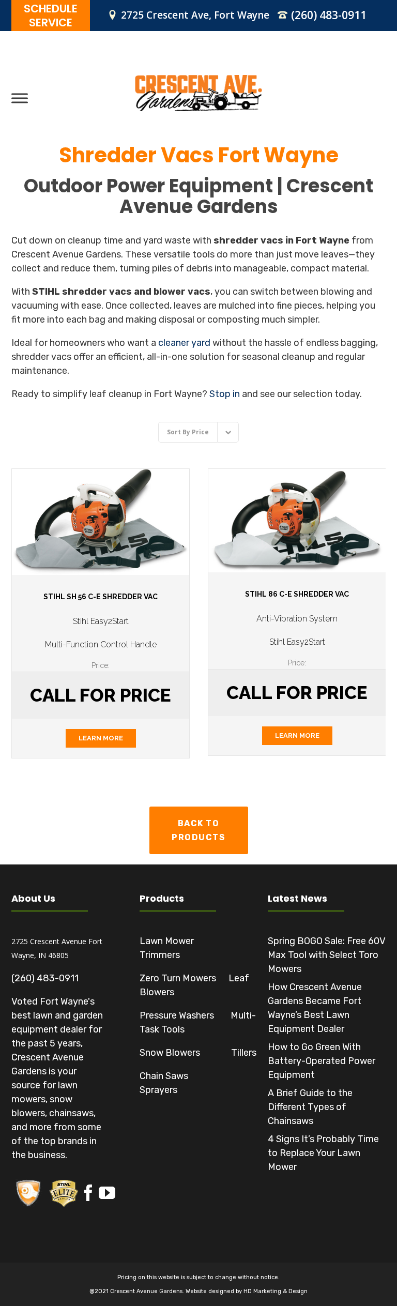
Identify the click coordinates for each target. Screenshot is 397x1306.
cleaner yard (184, 342)
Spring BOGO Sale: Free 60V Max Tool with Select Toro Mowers (327, 955)
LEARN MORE (101, 738)
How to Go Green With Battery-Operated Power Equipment (321, 1061)
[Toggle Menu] (19, 98)
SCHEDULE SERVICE (51, 15)
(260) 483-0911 (329, 15)
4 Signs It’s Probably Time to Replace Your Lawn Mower (323, 1153)
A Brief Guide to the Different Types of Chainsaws (310, 1107)
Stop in (224, 394)
